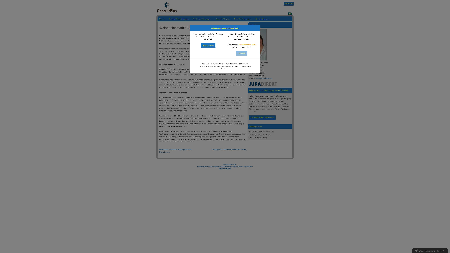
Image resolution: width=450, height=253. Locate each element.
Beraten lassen (208, 45)
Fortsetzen (242, 53)
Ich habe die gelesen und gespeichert (242, 46)
